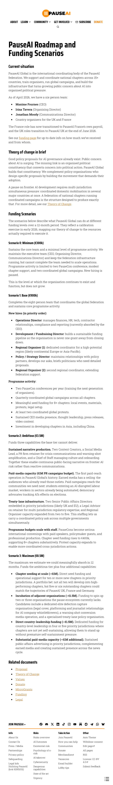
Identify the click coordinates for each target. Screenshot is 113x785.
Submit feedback (91, 766)
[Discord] (46, 724)
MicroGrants (24, 689)
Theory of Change (59, 204)
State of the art (41, 773)
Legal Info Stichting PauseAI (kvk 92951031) (18, 766)
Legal (19, 699)
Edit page (88, 746)
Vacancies (63, 759)
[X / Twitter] (52, 724)
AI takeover (39, 757)
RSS (85, 754)
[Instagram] (69, 724)
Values (20, 679)
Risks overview (41, 737)
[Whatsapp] (97, 724)
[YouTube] (75, 724)
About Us (13, 737)
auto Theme (89, 737)
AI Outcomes (40, 741)
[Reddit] (86, 724)
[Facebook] (41, 724)
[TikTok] (63, 724)
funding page (27, 138)
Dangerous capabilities (39, 768)
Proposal (21, 669)
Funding (21, 694)
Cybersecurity (40, 762)
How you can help (68, 741)
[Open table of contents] (106, 779)
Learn (24, 21)
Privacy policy (16, 754)
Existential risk (41, 746)
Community (41, 21)
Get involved (61, 21)
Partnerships (15, 750)
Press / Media (16, 746)
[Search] (56, 26)
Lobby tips (63, 767)
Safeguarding (16, 759)
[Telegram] (92, 724)
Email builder (65, 763)
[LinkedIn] (58, 724)
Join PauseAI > (17, 724)
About (14, 21)
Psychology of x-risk (42, 752)
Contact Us (14, 741)
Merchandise (65, 754)
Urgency (37, 777)
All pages (88, 750)
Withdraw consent (93, 741)
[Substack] (80, 724)
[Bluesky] (103, 724)
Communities (65, 746)
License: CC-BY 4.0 (91, 760)
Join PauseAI (65, 737)
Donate (98, 21)
